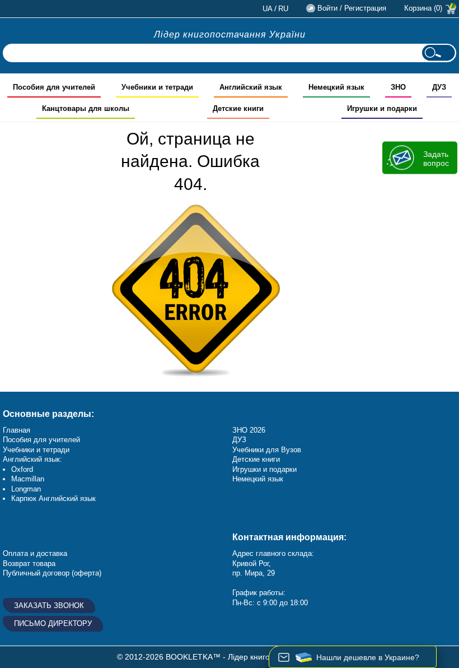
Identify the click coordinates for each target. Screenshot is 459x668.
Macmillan (27, 479)
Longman (26, 489)
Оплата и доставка (35, 553)
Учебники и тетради (36, 450)
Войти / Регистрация (351, 8)
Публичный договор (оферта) (52, 573)
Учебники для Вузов (266, 450)
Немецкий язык (257, 479)
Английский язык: (32, 459)
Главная (16, 430)
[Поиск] (438, 53)
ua (268, 8)
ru (283, 8)
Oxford (22, 469)
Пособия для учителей (41, 439)
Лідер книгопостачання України (230, 34)
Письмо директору (53, 623)
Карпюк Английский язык (53, 498)
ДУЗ (239, 439)
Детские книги (256, 459)
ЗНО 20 (244, 430)
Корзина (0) (423, 8)
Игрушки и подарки (264, 469)
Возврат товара (29, 563)
